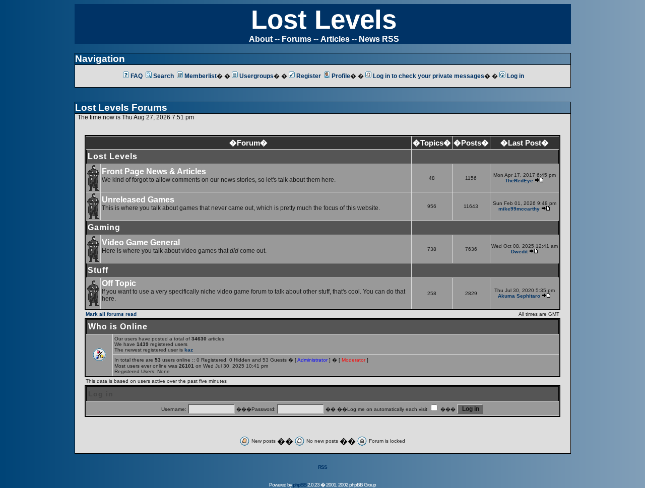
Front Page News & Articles (154, 171)
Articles (335, 39)
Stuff (98, 270)
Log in (515, 76)
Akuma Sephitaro (519, 296)
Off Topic (119, 283)
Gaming (104, 227)
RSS (322, 467)
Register (308, 76)
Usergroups (256, 76)
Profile (341, 76)
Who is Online (118, 326)
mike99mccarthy (519, 209)
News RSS (379, 39)
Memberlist (200, 76)
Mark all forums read (111, 314)
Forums (296, 39)
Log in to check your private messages (428, 76)
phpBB (299, 484)
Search (163, 76)
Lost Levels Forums (121, 107)
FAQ (137, 76)
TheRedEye (519, 180)
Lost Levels (324, 19)
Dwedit (519, 251)
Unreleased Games (138, 199)
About (261, 39)
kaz (188, 350)
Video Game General (141, 242)
